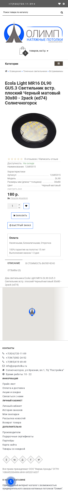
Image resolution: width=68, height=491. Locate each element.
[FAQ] (64, 3)
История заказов (12, 410)
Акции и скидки (11, 392)
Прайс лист (9, 384)
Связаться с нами (12, 396)
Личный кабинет (12, 406)
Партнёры (8, 440)
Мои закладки (10, 414)
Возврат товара (11, 422)
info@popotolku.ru (16, 366)
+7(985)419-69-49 (16, 361)
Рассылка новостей (13, 418)
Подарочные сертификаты (18, 436)
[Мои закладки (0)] (59, 3)
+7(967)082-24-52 (16, 357)
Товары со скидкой (13, 449)
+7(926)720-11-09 (16, 353)
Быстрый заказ (21, 225)
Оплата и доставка (13, 388)
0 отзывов (30, 159)
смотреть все (14, 189)
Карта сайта (9, 444)
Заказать (21, 215)
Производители (11, 432)
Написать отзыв (48, 159)
